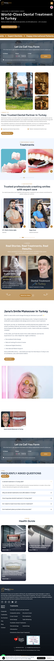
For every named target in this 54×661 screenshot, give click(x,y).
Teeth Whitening (27, 619)
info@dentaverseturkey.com (33, 647)
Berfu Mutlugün (34, 230)
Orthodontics (13, 629)
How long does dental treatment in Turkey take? (17, 498)
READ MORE (8, 359)
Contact (3, 627)
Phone (17, 53)
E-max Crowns (14, 616)
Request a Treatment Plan (9, 27)
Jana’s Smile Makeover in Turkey (13, 429)
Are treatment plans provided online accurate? (16, 509)
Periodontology (14, 626)
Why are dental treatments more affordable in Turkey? (19, 492)
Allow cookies (41, 658)
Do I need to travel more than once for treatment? (17, 504)
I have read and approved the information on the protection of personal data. (20, 59)
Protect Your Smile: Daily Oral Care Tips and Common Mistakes (40, 546)
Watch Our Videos (26, 295)
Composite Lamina (15, 613)
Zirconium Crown (27, 613)
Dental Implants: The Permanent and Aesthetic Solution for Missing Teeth (13, 545)
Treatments (4, 614)
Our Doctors (4, 618)
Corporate (3, 611)
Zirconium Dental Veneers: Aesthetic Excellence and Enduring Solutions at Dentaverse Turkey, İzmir (13, 574)
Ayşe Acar (5, 230)
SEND (45, 56)
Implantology (26, 626)
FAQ (2, 621)
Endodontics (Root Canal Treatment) (20, 632)
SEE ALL (4, 476)
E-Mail (29, 53)
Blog (2, 624)
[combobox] (18, 56)
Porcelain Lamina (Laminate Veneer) (19, 610)
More (29, 658)
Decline (49, 658)
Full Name (5, 53)
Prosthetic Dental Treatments (18, 622)
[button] (52, 3)
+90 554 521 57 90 (19, 647)
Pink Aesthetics (8, 170)
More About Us (6, 133)
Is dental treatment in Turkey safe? (13, 481)
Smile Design (34, 170)
